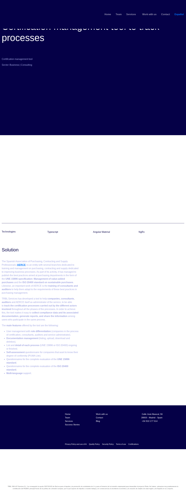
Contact (165, 14)
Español (179, 14)
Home (107, 14)
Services (131, 14)
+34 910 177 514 (150, 421)
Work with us (149, 14)
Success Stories (72, 424)
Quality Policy (94, 444)
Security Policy (108, 444)
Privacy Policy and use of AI (76, 444)
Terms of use (121, 444)
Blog (98, 421)
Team (119, 14)
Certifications (133, 444)
